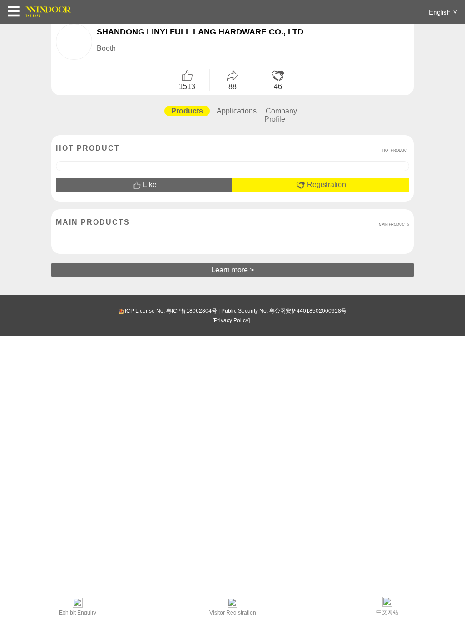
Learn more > (232, 270)
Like (149, 184)
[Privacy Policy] (231, 320)
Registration (325, 184)
